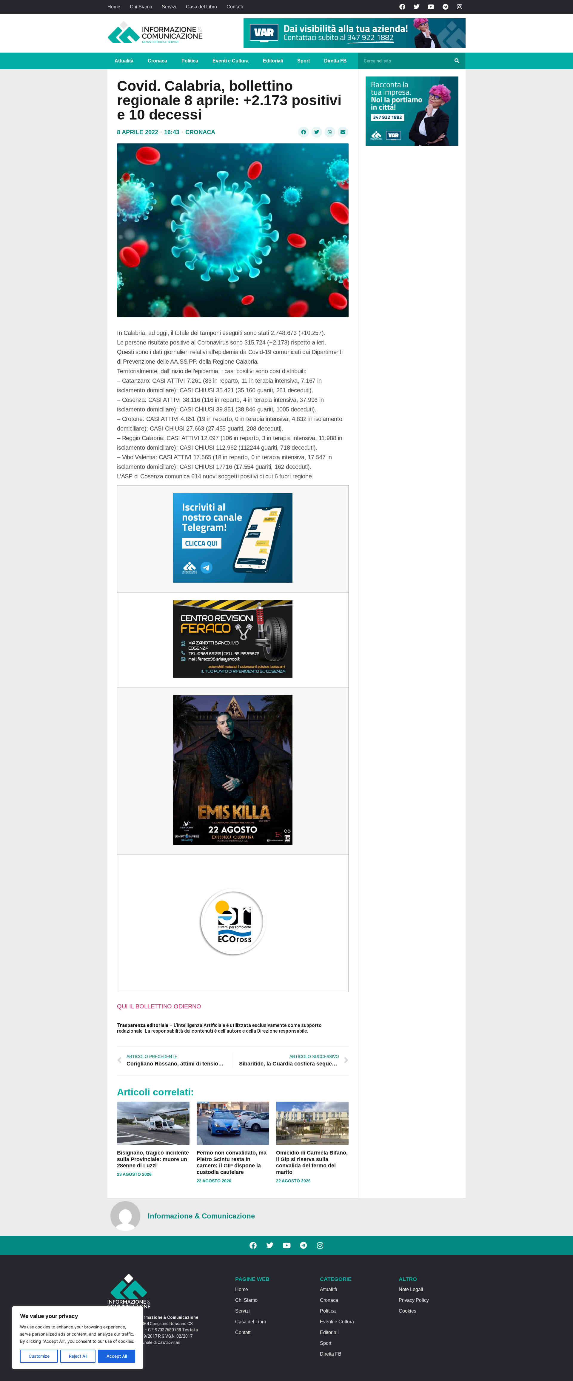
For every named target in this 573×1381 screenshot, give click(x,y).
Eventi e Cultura (230, 60)
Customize (39, 1356)
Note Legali (411, 1289)
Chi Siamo (141, 6)
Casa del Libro (201, 6)
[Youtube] (431, 7)
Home (113, 6)
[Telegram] (445, 7)
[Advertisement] (410, 242)
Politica (189, 60)
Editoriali (273, 60)
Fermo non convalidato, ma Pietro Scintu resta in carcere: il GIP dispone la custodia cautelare (232, 1162)
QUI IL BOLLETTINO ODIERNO (159, 1006)
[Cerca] (457, 61)
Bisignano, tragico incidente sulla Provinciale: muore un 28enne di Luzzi (153, 1159)
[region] (77, 1337)
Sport (303, 60)
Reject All (78, 1356)
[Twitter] (417, 7)
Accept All (117, 1356)
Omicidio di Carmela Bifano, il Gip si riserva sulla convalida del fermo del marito (312, 1162)
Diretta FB (335, 60)
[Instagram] (460, 7)
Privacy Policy (414, 1300)
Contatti (235, 6)
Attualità (124, 60)
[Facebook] (402, 7)
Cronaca (157, 60)
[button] (303, 132)
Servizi (169, 6)
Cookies (407, 1310)
